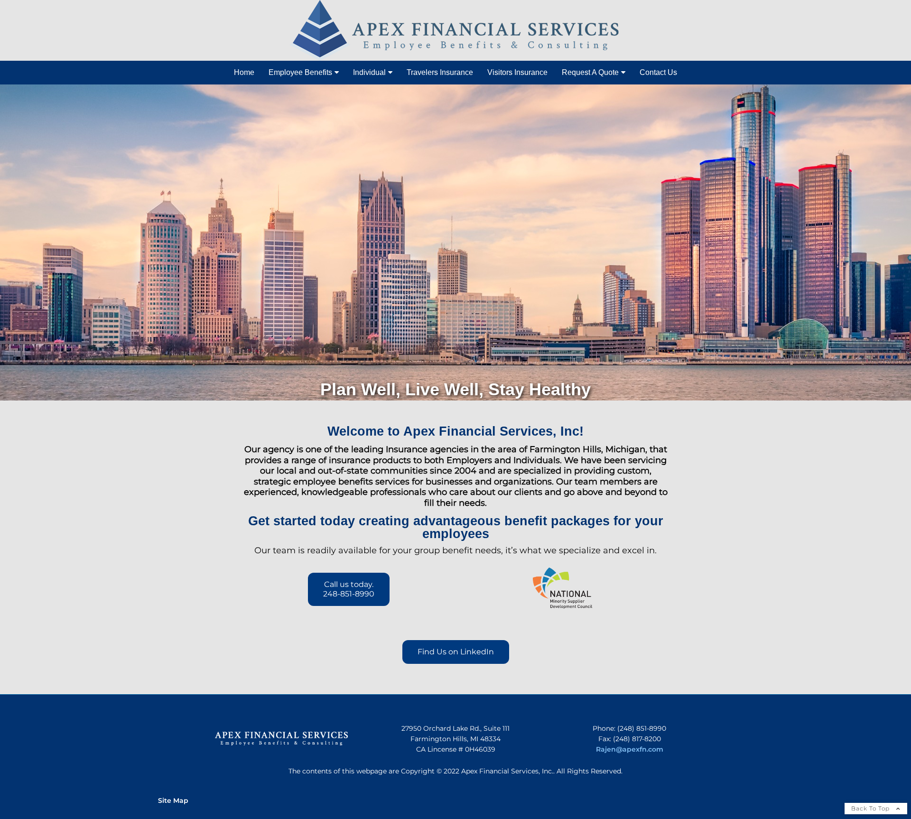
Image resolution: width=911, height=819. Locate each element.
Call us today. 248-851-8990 (348, 589)
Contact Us (658, 72)
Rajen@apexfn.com (629, 749)
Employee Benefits (300, 72)
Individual (369, 72)
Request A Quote (590, 72)
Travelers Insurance (440, 72)
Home (244, 72)
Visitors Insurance (517, 72)
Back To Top (871, 808)
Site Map (173, 800)
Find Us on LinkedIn (456, 651)
